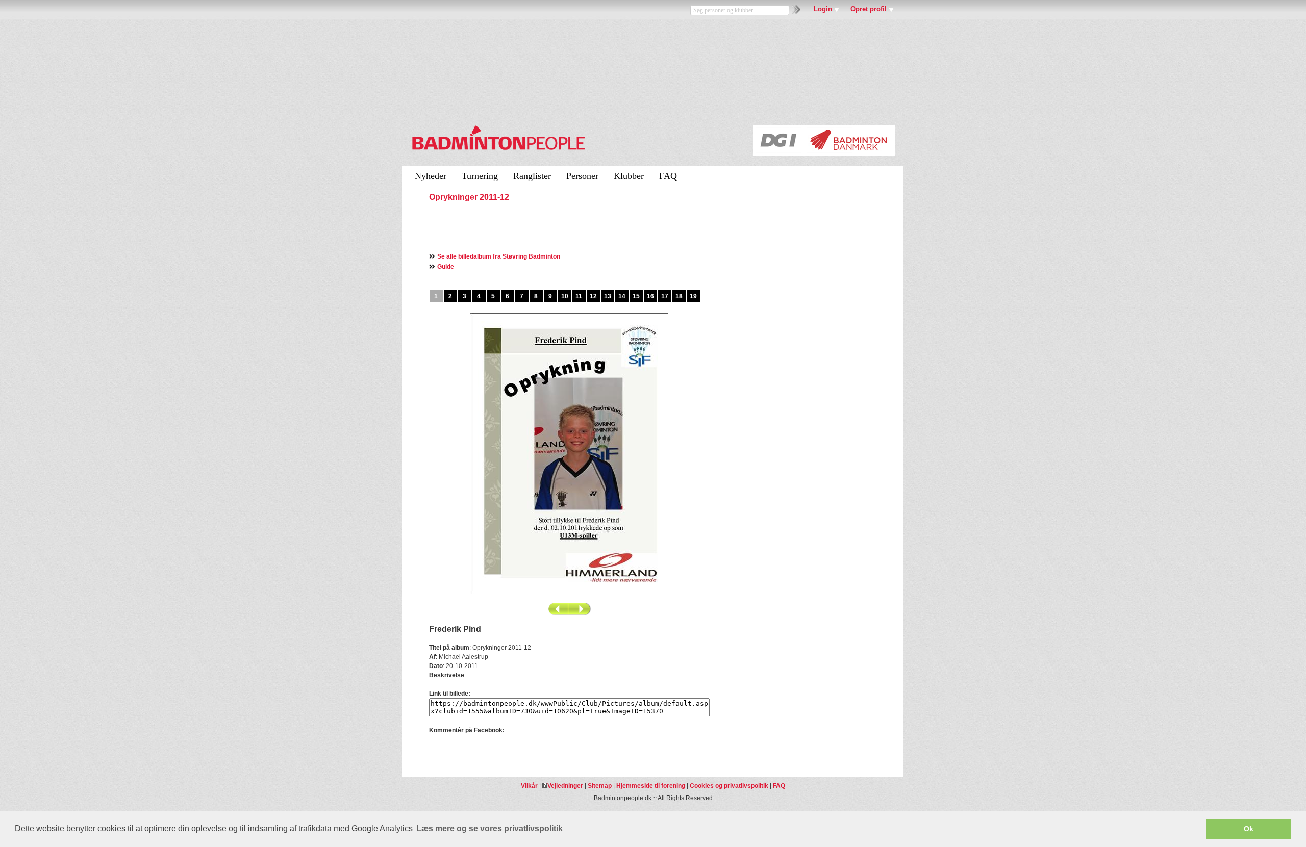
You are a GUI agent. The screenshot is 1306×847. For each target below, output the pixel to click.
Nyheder (430, 176)
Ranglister (532, 176)
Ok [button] (1248, 829)
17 (664, 296)
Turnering (480, 176)
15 (636, 296)
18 (679, 296)
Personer (582, 176)
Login (823, 9)
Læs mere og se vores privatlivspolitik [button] (489, 828)
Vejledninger (565, 785)
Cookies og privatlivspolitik (729, 785)
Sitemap (600, 785)
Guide (445, 266)
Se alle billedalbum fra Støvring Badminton (498, 256)
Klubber (629, 176)
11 (578, 296)
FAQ (668, 176)
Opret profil (868, 9)
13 (607, 296)
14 (621, 296)
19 (693, 296)
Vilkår (529, 785)
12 (593, 296)
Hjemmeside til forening (650, 785)
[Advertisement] (548, 226)
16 (650, 296)
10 (564, 296)
